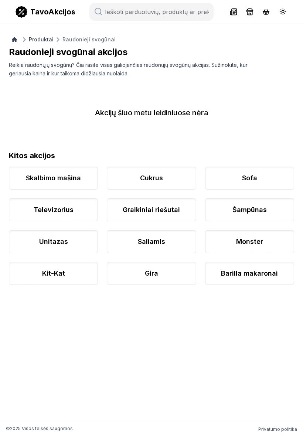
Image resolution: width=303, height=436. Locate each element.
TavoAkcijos (52, 11)
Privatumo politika (277, 429)
